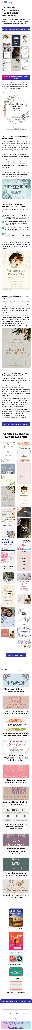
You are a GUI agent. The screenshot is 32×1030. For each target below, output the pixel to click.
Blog (15, 1019)
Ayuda (18, 1013)
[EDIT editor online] (7, 2)
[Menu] (29, 2)
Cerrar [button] (21, 1027)
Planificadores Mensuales (16, 992)
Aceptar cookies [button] (13, 1027)
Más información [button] (19, 1024)
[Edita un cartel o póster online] (16, 941)
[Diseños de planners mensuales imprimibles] (16, 986)
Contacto (24, 1013)
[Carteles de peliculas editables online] (16, 918)
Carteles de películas (16, 929)
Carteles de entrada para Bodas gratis (16, 77)
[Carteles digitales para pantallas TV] (16, 959)
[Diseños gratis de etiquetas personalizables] (16, 972)
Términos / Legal (9, 1013)
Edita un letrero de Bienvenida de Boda (16, 29)
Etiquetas (16, 978)
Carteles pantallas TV (16, 964)
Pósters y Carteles (15, 952)
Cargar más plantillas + (16, 655)
